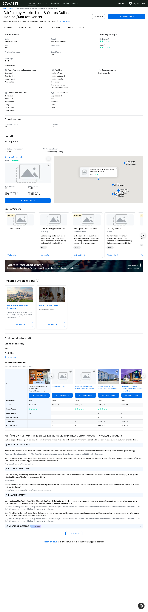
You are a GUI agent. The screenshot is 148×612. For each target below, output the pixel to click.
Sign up (136, 4)
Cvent (4, 8)
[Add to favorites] (48, 165)
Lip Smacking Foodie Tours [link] (53, 228)
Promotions (42, 4)
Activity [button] (43, 247)
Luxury (75, 4)
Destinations (55, 4)
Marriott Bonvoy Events (49, 305)
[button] (98, 179)
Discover (66, 4)
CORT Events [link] (14, 228)
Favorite (100, 16)
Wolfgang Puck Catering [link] (85, 228)
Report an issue (50, 542)
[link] (20, 219)
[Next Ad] (48, 158)
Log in (143, 4)
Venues (32, 3)
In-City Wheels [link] (114, 228)
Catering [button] (77, 247)
